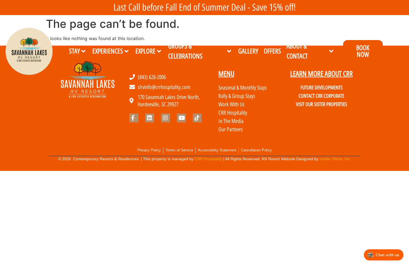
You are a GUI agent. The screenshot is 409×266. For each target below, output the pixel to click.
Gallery (248, 51)
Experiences (107, 51)
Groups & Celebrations (185, 51)
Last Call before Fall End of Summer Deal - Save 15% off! (205, 7)
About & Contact (297, 51)
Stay (74, 51)
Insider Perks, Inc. (335, 159)
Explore (145, 51)
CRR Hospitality (208, 159)
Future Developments (321, 88)
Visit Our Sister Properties (321, 104)
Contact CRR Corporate (321, 96)
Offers (272, 51)
